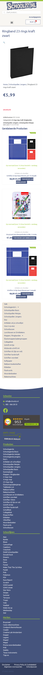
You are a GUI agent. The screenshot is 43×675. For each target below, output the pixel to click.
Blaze (5, 542)
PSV (4, 577)
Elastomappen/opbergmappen (15, 339)
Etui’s (5, 459)
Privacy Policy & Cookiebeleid (25, 665)
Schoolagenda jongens (11, 457)
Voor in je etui (9, 326)
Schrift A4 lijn (9, 345)
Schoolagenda (8, 449)
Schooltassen (9, 329)
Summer (6, 595)
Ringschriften (8, 515)
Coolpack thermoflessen (12, 627)
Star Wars (7, 590)
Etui (5, 320)
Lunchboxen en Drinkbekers (14, 332)
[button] (12, 22)
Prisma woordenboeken (12, 645)
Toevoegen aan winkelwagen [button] (24, 180)
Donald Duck (8, 555)
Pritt (4, 648)
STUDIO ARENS (8, 671)
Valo (5, 603)
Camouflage (7, 545)
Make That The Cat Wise (12, 567)
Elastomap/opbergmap (12, 485)
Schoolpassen (31, 667)
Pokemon (6, 575)
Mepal (5, 642)
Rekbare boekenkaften (12, 364)
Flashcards (8, 370)
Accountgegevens (35, 17)
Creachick (6, 550)
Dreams (6, 557)
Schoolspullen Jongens (13, 317)
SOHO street (8, 588)
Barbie (5, 539)
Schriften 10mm (9, 500)
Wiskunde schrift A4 (11, 348)
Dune (5, 560)
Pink (4, 572)
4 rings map (7, 479)
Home (5, 84)
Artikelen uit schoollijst (11, 462)
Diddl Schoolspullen (10, 552)
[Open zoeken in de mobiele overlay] (21, 12)
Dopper (6, 635)
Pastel (5, 570)
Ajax (4, 537)
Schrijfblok (7, 510)
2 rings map (7, 477)
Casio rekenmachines (11, 625)
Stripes (5, 593)
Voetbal (6, 605)
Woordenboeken (10, 374)
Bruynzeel (6, 622)
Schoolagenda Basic (10, 452)
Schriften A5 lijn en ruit (11, 502)
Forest (5, 565)
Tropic (5, 600)
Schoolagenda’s (10, 307)
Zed (4, 613)
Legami (6, 637)
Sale (5, 304)
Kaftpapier (8, 361)
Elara (5, 562)
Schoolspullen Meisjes (12, 313)
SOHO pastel (8, 585)
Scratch (6, 582)
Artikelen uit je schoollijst (13, 323)
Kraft (21, 120)
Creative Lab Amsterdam (12, 632)
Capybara (6, 547)
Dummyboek (8, 472)
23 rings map (15, 120)
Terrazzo (6, 598)
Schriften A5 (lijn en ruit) (13, 351)
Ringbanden (28, 120)
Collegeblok (8, 342)
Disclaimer (6, 665)
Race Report (7, 580)
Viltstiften (7, 520)
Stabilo (5, 650)
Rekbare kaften (8, 490)
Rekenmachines (10, 377)
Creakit (5, 630)
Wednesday (7, 610)
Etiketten (7, 367)
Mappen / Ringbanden (12, 336)
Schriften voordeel (11, 358)
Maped (5, 640)
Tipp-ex (6, 655)
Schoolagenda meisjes (11, 454)
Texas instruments (10, 653)
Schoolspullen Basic (11, 310)
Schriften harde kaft (11, 355)
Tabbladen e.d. (8, 487)
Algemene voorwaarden (13, 667)
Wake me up (7, 608)
